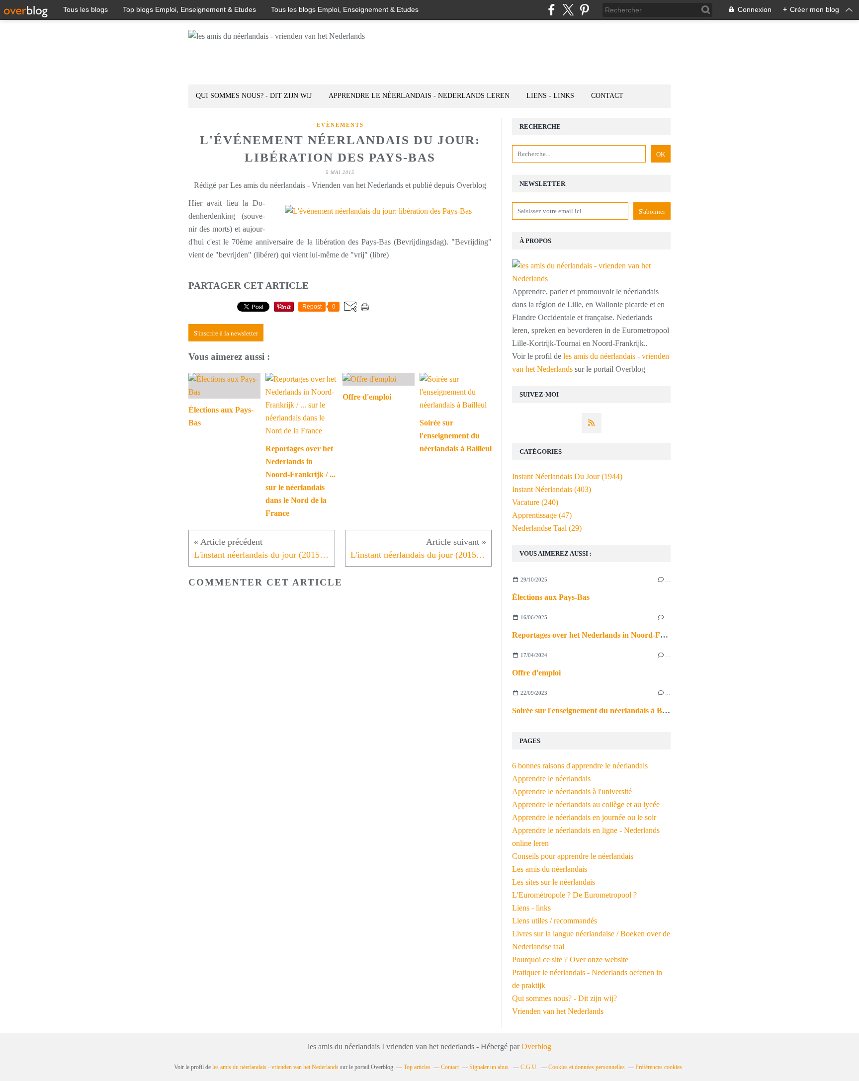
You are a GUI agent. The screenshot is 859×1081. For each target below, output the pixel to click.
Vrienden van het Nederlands (557, 1011)
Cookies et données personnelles (586, 1067)
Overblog (536, 1046)
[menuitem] (253, 96)
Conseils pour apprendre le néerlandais (572, 856)
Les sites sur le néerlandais (553, 882)
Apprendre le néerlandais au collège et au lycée (586, 804)
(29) (547, 528)
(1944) (567, 476)
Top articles (417, 1067)
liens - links (550, 95)
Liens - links (531, 908)
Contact (607, 95)
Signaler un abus (489, 1067)
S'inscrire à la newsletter (226, 333)
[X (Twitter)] (568, 9)
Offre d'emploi (536, 672)
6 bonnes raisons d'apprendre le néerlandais (580, 765)
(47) (542, 515)
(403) (551, 489)
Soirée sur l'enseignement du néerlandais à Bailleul (597, 710)
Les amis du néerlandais (549, 869)
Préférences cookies (658, 1067)
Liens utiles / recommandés (554, 920)
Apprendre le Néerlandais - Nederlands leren (419, 95)
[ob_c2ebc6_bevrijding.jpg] (378, 211)
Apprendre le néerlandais (551, 778)
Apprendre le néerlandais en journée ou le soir (584, 817)
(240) (535, 502)
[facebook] (551, 9)
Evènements (340, 125)
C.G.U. (529, 1067)
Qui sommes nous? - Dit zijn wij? (564, 998)
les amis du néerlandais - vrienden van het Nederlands (275, 1067)
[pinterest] (584, 9)
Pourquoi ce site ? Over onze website (570, 959)
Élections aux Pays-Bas (551, 597)
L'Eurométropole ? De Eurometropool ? (574, 895)
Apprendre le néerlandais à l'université (572, 791)
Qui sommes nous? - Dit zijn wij (254, 95)
